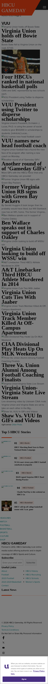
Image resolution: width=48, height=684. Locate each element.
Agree (24, 679)
